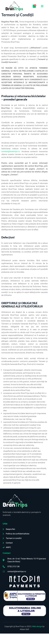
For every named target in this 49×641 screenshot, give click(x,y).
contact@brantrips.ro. (10, 151)
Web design (37, 626)
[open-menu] (42, 6)
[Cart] (34, 6)
